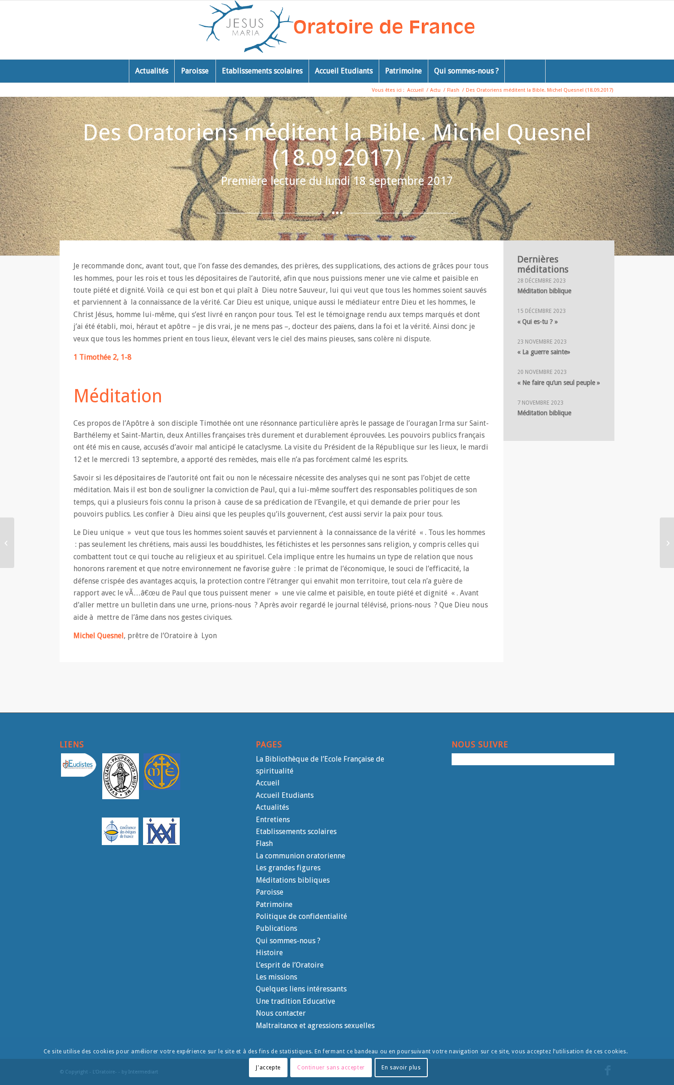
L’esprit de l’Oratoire (290, 965)
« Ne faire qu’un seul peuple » (558, 382)
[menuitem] (151, 71)
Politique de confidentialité (301, 916)
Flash (264, 843)
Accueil (268, 783)
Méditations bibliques (293, 880)
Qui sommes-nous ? (288, 940)
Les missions (276, 977)
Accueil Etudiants (285, 795)
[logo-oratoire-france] (337, 29)
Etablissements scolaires (296, 831)
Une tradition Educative (295, 1001)
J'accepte (268, 1067)
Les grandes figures (288, 867)
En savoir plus (400, 1067)
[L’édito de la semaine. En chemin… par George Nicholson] (7, 542)
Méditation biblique (544, 291)
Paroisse (269, 892)
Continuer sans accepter (331, 1067)
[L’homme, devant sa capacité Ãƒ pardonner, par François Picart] (667, 542)
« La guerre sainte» (543, 352)
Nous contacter (281, 1013)
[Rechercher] (525, 71)
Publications (276, 928)
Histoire (269, 952)
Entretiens (273, 819)
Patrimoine (274, 904)
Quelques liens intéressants (301, 989)
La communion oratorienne (300, 855)
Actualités (272, 807)
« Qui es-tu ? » (537, 321)
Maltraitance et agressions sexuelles (315, 1025)
